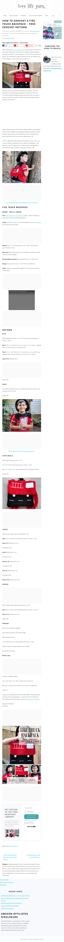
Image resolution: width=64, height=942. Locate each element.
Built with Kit (31, 826)
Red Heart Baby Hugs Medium (15, 215)
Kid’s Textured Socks (7, 908)
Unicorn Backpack (18, 50)
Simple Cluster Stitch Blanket (10, 905)
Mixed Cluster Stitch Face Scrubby (11, 903)
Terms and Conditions (6, 882)
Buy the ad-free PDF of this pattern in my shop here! (21, 202)
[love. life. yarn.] (32, 12)
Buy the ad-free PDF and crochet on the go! (22, 451)
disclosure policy (35, 31)
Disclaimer (3, 885)
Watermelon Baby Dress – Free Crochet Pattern (15, 895)
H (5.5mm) (38, 222)
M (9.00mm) (15, 222)
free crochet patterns (33, 699)
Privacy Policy (4, 879)
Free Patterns (14, 846)
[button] (12, 833)
